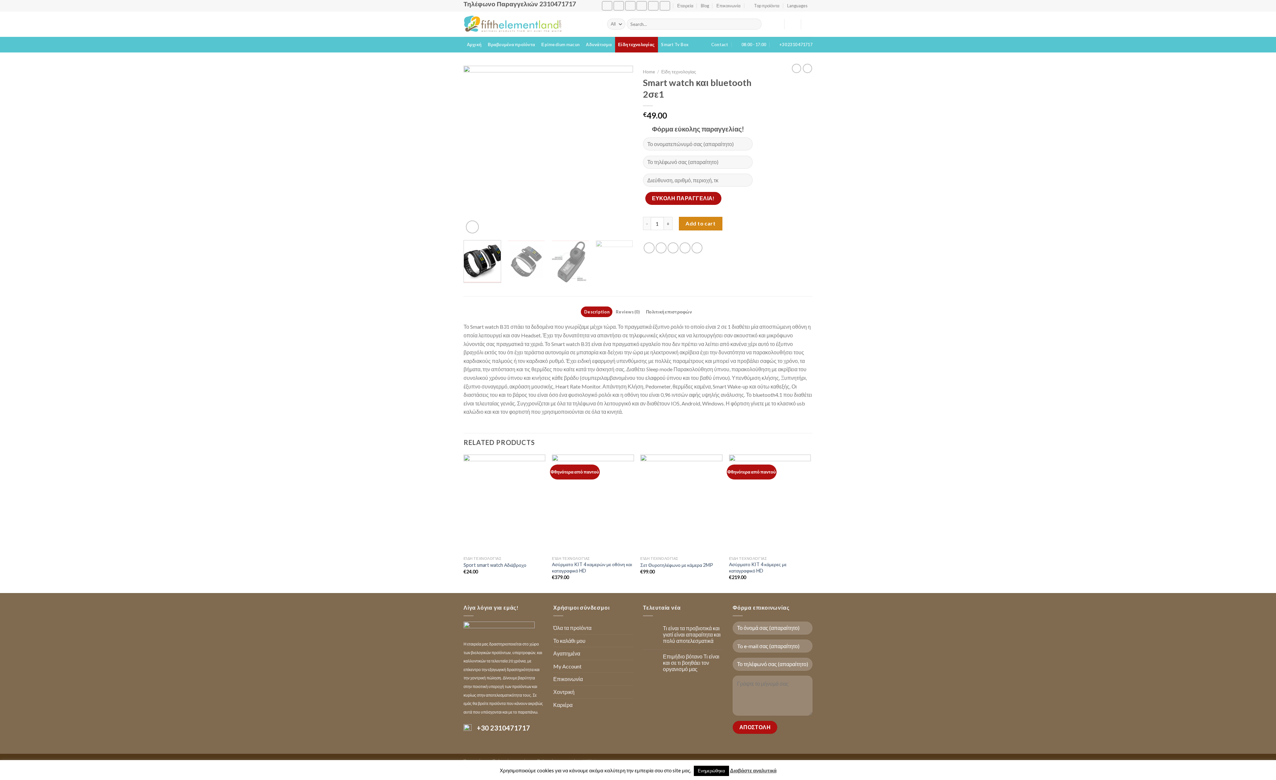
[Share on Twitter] (661, 247)
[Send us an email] (630, 6)
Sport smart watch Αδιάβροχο (495, 565)
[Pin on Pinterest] (685, 247)
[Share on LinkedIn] (696, 247)
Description (596, 311)
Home (649, 71)
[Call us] (641, 6)
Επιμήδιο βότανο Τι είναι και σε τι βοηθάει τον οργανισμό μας (691, 662)
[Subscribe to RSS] (653, 6)
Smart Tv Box (675, 44)
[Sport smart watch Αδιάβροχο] (505, 504)
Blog (705, 5)
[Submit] (755, 24)
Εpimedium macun (560, 44)
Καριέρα (563, 705)
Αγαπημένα (566, 653)
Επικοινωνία (728, 5)
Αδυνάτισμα (599, 44)
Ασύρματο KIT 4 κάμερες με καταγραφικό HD (758, 567)
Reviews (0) (628, 311)
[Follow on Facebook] (607, 6)
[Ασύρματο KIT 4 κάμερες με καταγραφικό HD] (770, 504)
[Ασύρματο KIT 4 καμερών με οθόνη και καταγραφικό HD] (593, 504)
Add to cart (700, 223)
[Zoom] (472, 226)
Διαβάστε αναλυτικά (753, 770)
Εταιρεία (685, 5)
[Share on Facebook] (649, 247)
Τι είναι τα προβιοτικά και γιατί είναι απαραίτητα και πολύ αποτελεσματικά (692, 634)
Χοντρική (564, 692)
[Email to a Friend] (673, 247)
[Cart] (809, 24)
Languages (797, 5)
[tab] (596, 311)
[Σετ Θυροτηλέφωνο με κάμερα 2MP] (681, 504)
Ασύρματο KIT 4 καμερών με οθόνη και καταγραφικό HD (592, 567)
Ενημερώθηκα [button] (711, 770)
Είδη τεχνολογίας (636, 44)
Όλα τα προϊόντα (572, 628)
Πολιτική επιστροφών (669, 311)
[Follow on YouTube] (665, 6)
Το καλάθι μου (569, 641)
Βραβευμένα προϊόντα (511, 44)
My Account (567, 666)
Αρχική (474, 44)
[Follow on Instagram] (618, 6)
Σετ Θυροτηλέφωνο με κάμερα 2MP (676, 565)
